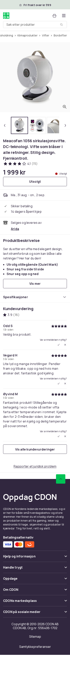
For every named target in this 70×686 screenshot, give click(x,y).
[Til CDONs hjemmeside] (6, 15)
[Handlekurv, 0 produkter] (54, 15)
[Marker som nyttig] (58, 345)
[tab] (19, 125)
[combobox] (35, 24)
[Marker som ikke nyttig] (65, 345)
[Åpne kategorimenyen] (63, 15)
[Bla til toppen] (60, 479)
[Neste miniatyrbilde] (65, 125)
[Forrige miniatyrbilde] (4, 125)
